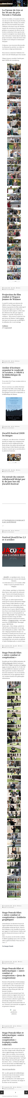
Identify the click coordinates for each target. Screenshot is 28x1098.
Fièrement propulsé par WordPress (10, 1096)
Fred (13, 361)
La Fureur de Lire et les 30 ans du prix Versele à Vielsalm (12, 12)
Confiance (5, 326)
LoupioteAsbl (8, 327)
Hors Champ (7, 3)
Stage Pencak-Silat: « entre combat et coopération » (12, 655)
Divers (19, 288)
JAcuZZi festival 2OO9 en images (13, 434)
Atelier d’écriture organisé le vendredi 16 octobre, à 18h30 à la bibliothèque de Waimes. (13, 372)
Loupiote (21, 318)
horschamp (7, 520)
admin (13, 288)
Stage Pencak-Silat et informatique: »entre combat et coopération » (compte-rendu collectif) (13, 1038)
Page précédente (2, 1092)
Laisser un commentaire (9, 289)
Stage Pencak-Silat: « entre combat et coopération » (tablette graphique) (14, 916)
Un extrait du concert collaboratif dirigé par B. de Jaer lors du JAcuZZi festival (13, 480)
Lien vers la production (8, 1069)
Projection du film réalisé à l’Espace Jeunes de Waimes (11, 297)
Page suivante (26, 1092)
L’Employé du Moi (13, 620)
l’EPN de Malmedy (7, 663)
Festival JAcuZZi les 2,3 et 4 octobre (14, 538)
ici (7, 58)
